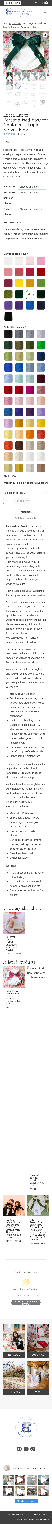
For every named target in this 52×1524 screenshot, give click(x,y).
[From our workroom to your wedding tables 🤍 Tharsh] (32, 1480)
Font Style (9, 186)
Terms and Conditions (14, 1514)
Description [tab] (26, 512)
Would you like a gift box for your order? (26, 485)
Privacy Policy (33, 1514)
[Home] (4, 23)
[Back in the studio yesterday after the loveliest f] (43, 1480)
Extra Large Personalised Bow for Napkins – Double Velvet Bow (13, 997)
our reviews (13, 3)
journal (38, 1354)
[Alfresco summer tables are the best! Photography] (32, 1491)
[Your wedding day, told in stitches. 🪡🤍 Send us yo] (20, 1491)
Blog (18, 764)
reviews (14, 1354)
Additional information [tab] (26, 518)
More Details (11, 957)
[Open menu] (45, 13)
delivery (14, 1392)
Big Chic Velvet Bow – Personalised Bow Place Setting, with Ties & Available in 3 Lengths (13, 1228)
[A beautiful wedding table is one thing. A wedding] (8, 1480)
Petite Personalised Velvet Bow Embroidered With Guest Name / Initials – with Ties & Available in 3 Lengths (38, 1229)
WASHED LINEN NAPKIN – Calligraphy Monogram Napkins (12, 943)
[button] (45, 34)
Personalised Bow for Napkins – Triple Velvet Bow (37, 1180)
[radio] (8, 261)
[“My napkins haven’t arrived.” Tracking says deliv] (43, 1491)
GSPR (45, 1514)
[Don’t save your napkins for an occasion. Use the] (20, 1480)
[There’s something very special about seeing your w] (8, 1491)
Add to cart (22, 501)
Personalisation (13, 222)
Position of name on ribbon (9, 198)
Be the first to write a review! (26, 1302)
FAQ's (37, 1392)
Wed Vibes (24, 806)
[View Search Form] (36, 3)
